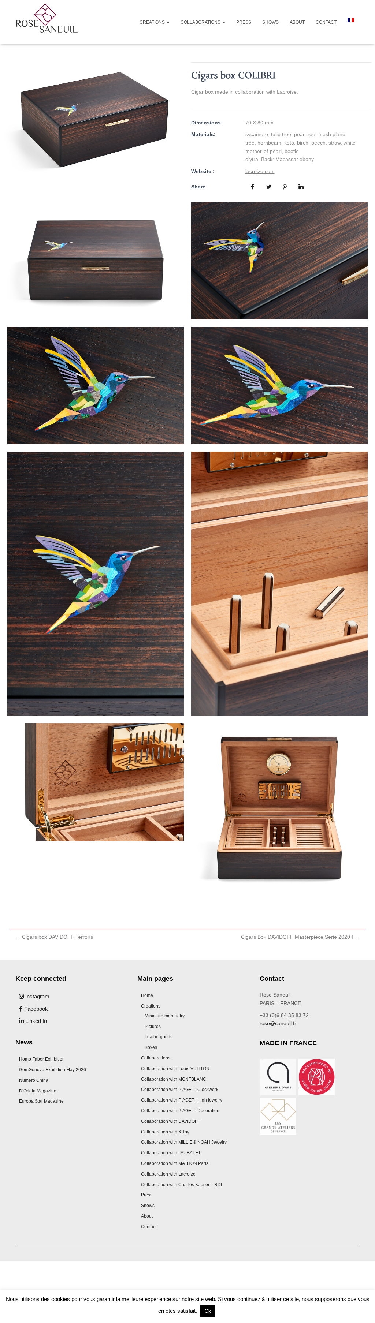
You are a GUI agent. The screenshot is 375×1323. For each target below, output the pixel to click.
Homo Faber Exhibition (42, 1059)
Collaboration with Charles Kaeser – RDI (181, 1184)
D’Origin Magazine (37, 1091)
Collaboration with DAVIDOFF (170, 1121)
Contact (326, 22)
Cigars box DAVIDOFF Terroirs (54, 937)
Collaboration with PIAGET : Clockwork (179, 1089)
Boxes (151, 1047)
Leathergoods (158, 1036)
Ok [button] (208, 1311)
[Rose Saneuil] (46, 22)
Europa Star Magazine (41, 1101)
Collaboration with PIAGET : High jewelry (181, 1100)
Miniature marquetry (165, 1016)
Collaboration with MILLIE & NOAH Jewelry (184, 1142)
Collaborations (201, 22)
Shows (270, 22)
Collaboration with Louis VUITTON (175, 1068)
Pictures (153, 1026)
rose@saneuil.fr (278, 1023)
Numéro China (33, 1080)
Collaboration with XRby (165, 1132)
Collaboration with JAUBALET (171, 1152)
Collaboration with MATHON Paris (174, 1163)
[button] (168, 22)
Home (147, 995)
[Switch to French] (351, 20)
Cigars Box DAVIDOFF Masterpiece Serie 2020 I (300, 937)
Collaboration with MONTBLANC (173, 1079)
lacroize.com (260, 171)
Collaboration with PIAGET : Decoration (180, 1110)
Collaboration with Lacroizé (168, 1174)
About (297, 22)
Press (243, 22)
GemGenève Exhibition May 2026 (52, 1069)
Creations (153, 22)
